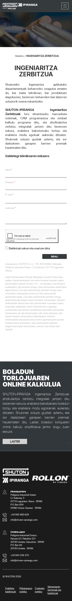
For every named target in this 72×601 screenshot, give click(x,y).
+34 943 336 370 (19, 555)
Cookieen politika (39, 590)
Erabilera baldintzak (10, 590)
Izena (7, 169)
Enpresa (9, 182)
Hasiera (19, 56)
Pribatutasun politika (25, 590)
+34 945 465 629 (19, 514)
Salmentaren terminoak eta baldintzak (54, 590)
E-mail (8, 194)
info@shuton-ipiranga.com (24, 519)
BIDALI (54, 256)
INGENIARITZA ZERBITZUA (42, 56)
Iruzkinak (9, 208)
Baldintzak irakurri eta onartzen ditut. (30, 248)
